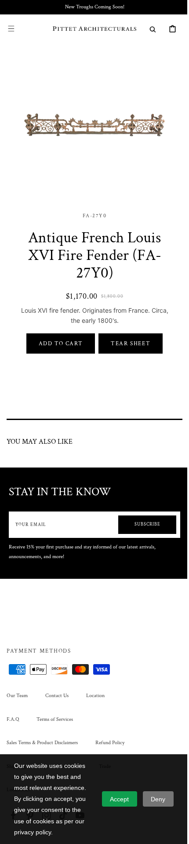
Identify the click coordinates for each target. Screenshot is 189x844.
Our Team (17, 695)
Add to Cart (57, 337)
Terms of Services (54, 719)
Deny (158, 799)
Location (95, 695)
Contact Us (57, 695)
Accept (119, 799)
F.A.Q (13, 719)
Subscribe (141, 518)
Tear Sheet (127, 337)
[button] (11, 28)
